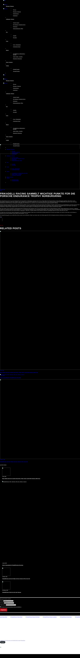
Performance (2, 634)
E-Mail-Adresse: (3, 604)
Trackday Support (3, 630)
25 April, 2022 (2, 189)
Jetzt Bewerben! (3, 624)
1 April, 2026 (2, 375)
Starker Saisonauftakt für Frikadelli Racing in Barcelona (10, 377)
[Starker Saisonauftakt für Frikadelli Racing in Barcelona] (12, 374)
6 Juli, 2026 (2, 370)
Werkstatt (1, 632)
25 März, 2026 (2, 459)
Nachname (2, 602)
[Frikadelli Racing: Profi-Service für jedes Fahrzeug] (6, 589)
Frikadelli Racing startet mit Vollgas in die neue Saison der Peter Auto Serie (14, 461)
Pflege (1, 635)
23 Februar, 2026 (5, 590)
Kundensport (2, 628)
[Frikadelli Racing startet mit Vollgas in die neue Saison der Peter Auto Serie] (6, 575)
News (1, 190)
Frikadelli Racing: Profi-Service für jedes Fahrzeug (11, 592)
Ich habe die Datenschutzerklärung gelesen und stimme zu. (11, 606)
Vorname (1, 600)
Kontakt (2, 642)
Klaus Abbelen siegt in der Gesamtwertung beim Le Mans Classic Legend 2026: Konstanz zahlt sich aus (19, 372)
